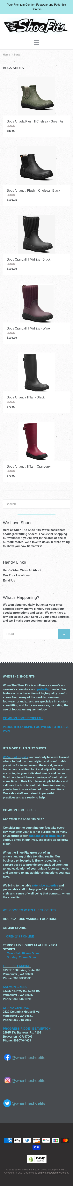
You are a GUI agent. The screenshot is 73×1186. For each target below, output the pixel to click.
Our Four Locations (16, 575)
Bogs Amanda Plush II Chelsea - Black (33, 190)
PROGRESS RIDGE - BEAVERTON (27, 1028)
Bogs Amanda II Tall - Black (26, 397)
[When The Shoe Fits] (36, 32)
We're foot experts (15, 757)
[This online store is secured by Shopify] (37, 1162)
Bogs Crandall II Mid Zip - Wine (28, 328)
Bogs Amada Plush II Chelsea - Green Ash (36, 121)
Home (6, 54)
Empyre (42, 1172)
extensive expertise (45, 885)
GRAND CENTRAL (16, 1007)
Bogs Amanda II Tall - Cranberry (29, 466)
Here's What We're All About (22, 570)
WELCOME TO (13, 910)
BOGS (11, 125)
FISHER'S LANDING (17, 966)
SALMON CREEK (15, 987)
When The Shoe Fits (25, 1169)
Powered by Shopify (57, 1172)
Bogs (17, 54)
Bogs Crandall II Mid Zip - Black (28, 259)
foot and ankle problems (45, 835)
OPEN (10, 936)
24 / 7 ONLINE (24, 936)
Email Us (9, 580)
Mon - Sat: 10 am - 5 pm (23, 953)
